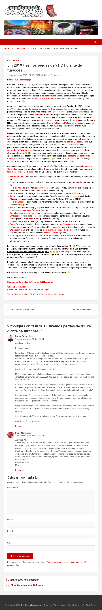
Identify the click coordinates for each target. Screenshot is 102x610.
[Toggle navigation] (7, 42)
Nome (10, 519)
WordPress (91, 605)
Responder (20, 426)
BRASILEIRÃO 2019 (32, 294)
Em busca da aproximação (22, 309)
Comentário (13, 487)
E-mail (10, 531)
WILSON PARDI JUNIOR (38, 75)
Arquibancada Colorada (31, 605)
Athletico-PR (17, 294)
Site (9, 543)
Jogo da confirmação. (81, 309)
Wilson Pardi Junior (56, 294)
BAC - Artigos (14, 61)
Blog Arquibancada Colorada (27, 585)
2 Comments (54, 75)
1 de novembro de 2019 (17, 75)
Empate (44, 294)
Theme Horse (59, 605)
